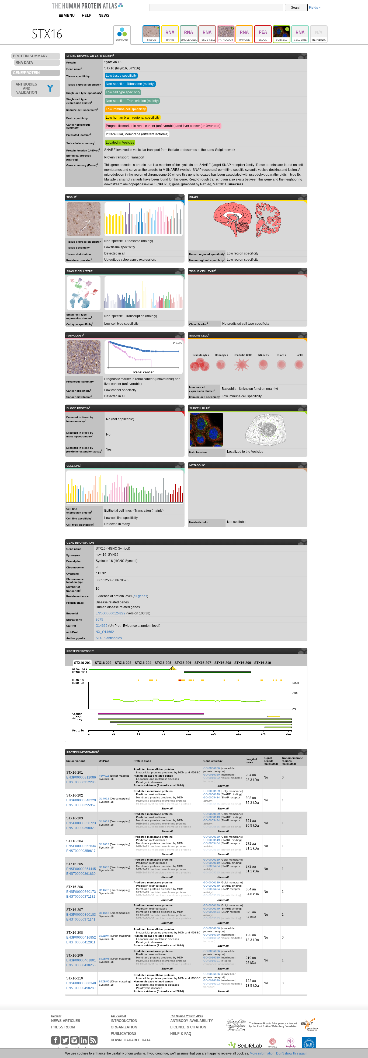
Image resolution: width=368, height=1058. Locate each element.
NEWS (104, 15)
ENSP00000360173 (81, 892)
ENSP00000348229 (81, 800)
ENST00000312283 (81, 782)
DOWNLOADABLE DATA (131, 1040)
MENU (69, 15)
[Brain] (170, 28)
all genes (140, 596)
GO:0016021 (211, 960)
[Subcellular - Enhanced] (282, 28)
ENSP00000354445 (81, 869)
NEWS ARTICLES (65, 1021)
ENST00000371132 (80, 896)
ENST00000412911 (80, 942)
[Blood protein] (263, 28)
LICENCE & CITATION (188, 1027)
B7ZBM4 (104, 935)
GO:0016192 (211, 777)
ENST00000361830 (81, 874)
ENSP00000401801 (81, 960)
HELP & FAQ (180, 1034)
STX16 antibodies (109, 638)
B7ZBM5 (104, 981)
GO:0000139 (211, 791)
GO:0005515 (211, 803)
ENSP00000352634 (81, 846)
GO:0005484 (211, 797)
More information (262, 1053)
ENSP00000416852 (81, 937)
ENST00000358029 (81, 828)
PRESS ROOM (63, 1027)
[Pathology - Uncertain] (226, 28)
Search (296, 7)
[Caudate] (83, 219)
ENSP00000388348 (81, 983)
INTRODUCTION (124, 1021)
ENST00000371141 (80, 919)
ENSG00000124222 (111, 613)
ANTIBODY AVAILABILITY (191, 1021)
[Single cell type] (189, 28)
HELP (87, 15)
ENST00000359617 (81, 851)
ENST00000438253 (81, 965)
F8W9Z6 (104, 775)
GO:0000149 (211, 794)
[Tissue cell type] (207, 28)
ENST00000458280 (81, 988)
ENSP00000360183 (81, 915)
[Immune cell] (244, 28)
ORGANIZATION (124, 1027)
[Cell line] (300, 28)
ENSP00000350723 (81, 823)
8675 (99, 619)
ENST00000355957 (81, 805)
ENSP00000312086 (81, 777)
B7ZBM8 (104, 958)
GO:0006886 (211, 768)
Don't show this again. (292, 1053)
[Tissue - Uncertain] (152, 28)
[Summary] (128, 28)
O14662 (101, 626)
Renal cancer (143, 357)
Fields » (315, 7)
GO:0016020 (211, 774)
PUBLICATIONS (124, 1034)
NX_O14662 (105, 632)
